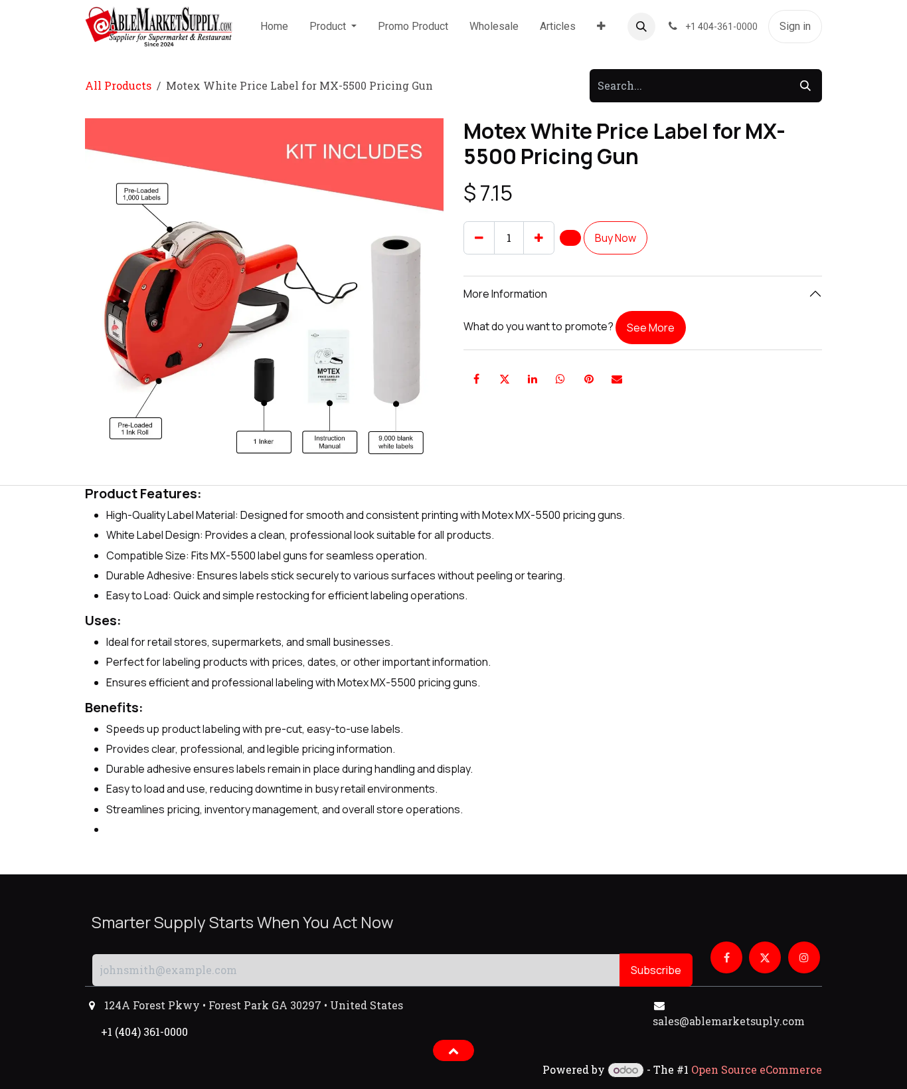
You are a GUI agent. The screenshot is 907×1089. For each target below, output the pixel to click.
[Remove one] (479, 237)
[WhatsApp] (560, 378)
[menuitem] (274, 26)
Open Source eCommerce (756, 1069)
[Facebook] (476, 378)
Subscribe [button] (656, 970)
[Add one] (538, 237)
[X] (504, 378)
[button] (641, 27)
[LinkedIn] (532, 378)
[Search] (805, 85)
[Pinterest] (589, 378)
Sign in (795, 26)
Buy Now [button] (615, 238)
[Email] (616, 378)
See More (651, 327)
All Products (118, 85)
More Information (505, 293)
